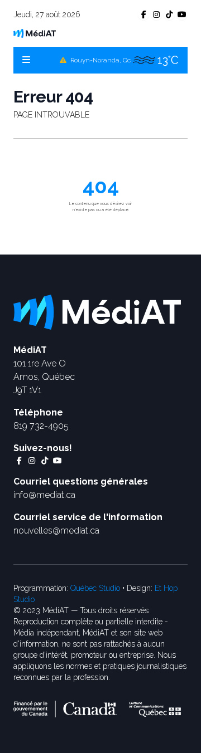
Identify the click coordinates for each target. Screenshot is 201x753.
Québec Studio (95, 588)
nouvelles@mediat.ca (56, 530)
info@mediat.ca (44, 495)
